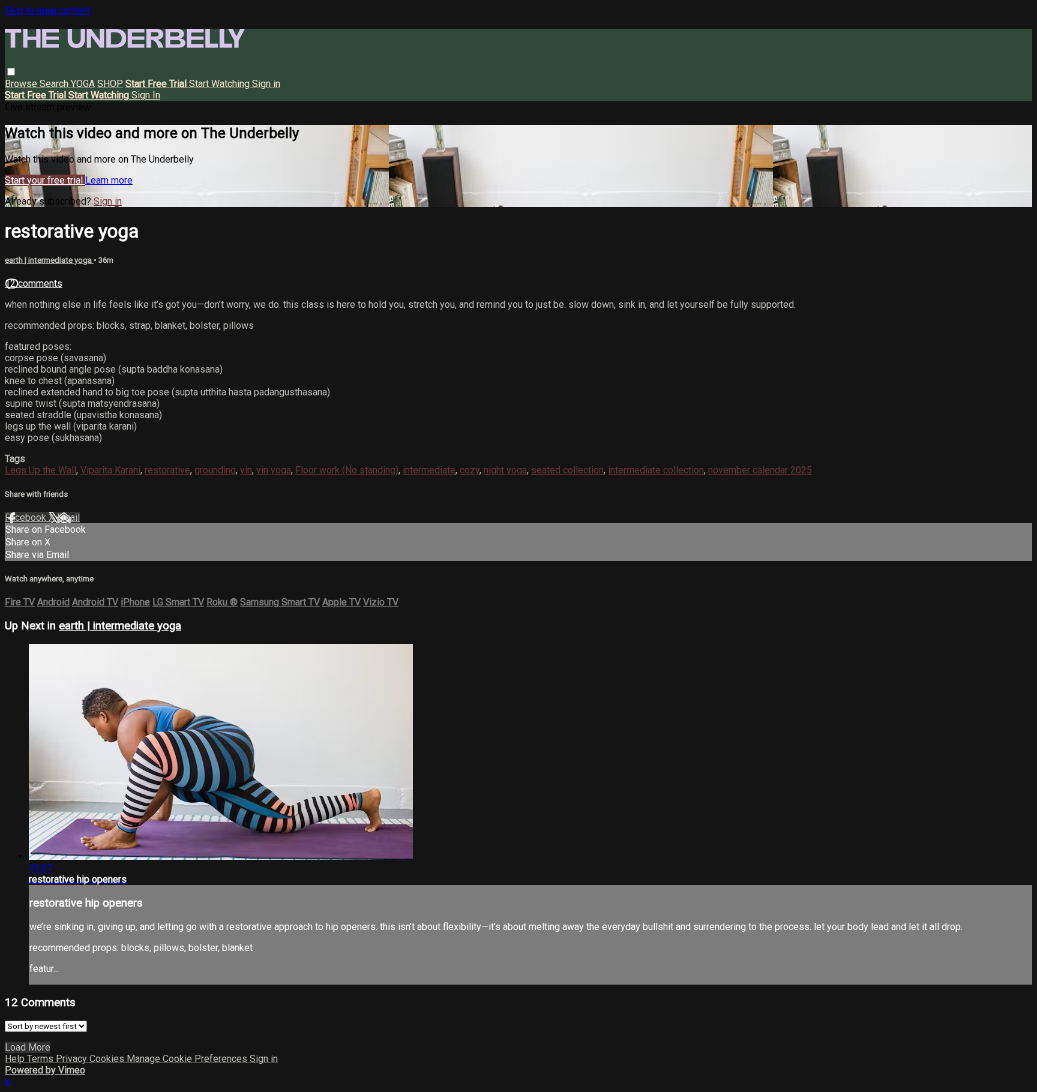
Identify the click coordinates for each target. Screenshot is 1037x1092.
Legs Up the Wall (40, 470)
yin (246, 470)
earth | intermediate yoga (49, 260)
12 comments (33, 283)
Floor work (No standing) (346, 470)
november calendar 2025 (760, 470)
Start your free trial (45, 180)
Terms (41, 1058)
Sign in (266, 83)
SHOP (110, 83)
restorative (167, 470)
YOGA (83, 83)
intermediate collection (656, 470)
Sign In (145, 95)
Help (16, 1058)
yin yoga (273, 470)
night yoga (505, 470)
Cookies (108, 1058)
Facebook (27, 517)
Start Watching (220, 83)
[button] (11, 72)
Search (55, 83)
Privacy (72, 1058)
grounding (215, 470)
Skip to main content (47, 10)
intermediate (429, 470)
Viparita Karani (110, 470)
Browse (22, 83)
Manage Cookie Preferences (188, 1058)
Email (68, 517)
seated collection (567, 470)
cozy (469, 470)
